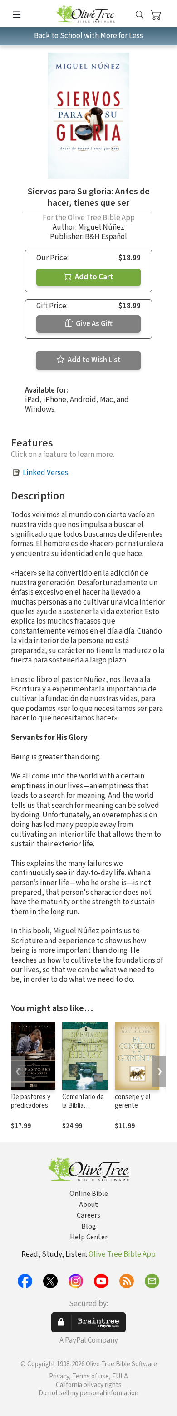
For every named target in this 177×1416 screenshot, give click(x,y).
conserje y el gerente (132, 1101)
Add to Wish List (93, 360)
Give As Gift (93, 323)
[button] (139, 15)
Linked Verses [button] (45, 472)
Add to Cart (93, 277)
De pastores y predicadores (30, 1101)
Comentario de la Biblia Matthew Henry (84, 1105)
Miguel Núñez (101, 227)
